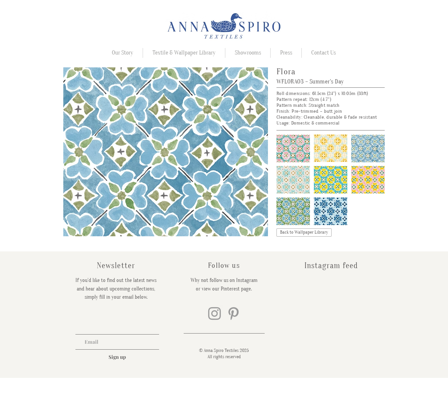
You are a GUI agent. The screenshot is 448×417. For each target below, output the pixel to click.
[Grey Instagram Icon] (214, 313)
